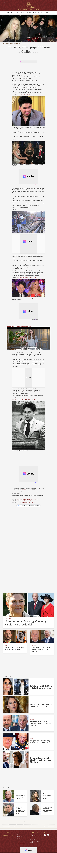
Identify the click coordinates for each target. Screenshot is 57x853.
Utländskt (22, 12)
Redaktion (47, 12)
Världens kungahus (37, 12)
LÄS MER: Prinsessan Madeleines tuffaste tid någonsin (24, 399)
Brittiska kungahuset (8, 43)
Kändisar (29, 12)
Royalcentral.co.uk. (26, 489)
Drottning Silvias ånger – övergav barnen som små (27, 499)
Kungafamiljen (14, 12)
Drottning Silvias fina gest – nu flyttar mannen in (27, 277)
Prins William (17, 43)
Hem (8, 12)
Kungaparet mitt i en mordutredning (24, 209)
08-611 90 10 (32, 839)
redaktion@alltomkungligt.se (35, 835)
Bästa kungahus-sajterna (21, 843)
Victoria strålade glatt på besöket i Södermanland (27, 94)
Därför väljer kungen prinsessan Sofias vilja (26, 502)
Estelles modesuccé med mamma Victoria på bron (27, 139)
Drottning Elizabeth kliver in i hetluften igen (26, 500)
